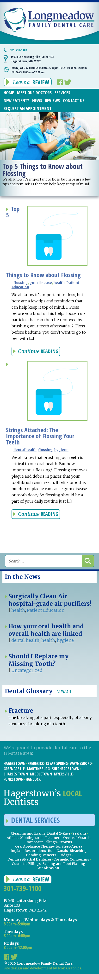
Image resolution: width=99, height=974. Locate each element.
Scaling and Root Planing (64, 864)
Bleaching (78, 851)
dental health (25, 450)
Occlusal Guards (76, 838)
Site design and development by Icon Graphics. (43, 968)
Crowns (65, 842)
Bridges (64, 855)
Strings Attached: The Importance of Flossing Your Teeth (40, 436)
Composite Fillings (41, 842)
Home (9, 92)
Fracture (20, 710)
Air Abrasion (48, 868)
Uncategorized (26, 670)
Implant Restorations (28, 851)
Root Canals (58, 851)
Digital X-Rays (58, 833)
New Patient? (16, 100)
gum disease (41, 283)
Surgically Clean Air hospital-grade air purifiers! (50, 600)
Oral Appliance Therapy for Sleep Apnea (48, 846)
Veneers (49, 855)
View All (64, 691)
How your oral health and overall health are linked (46, 630)
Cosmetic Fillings (26, 864)
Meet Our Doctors (34, 92)
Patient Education (45, 610)
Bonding (33, 855)
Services (62, 92)
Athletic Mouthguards (25, 838)
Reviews (52, 100)
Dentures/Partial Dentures (29, 859)
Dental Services (35, 820)
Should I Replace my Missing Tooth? (38, 660)
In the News (23, 577)
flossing (20, 283)
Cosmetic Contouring (71, 859)
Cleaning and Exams (28, 833)
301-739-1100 (18, 50)
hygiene (61, 450)
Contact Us (73, 100)
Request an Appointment (27, 108)
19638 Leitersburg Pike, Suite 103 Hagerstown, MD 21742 (32, 59)
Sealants (79, 833)
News (37, 100)
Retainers (53, 838)
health (59, 283)
